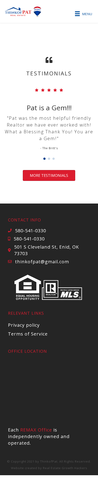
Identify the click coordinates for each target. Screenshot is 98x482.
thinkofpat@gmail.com (42, 262)
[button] (49, 175)
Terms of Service (28, 334)
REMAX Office (36, 430)
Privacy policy (24, 325)
